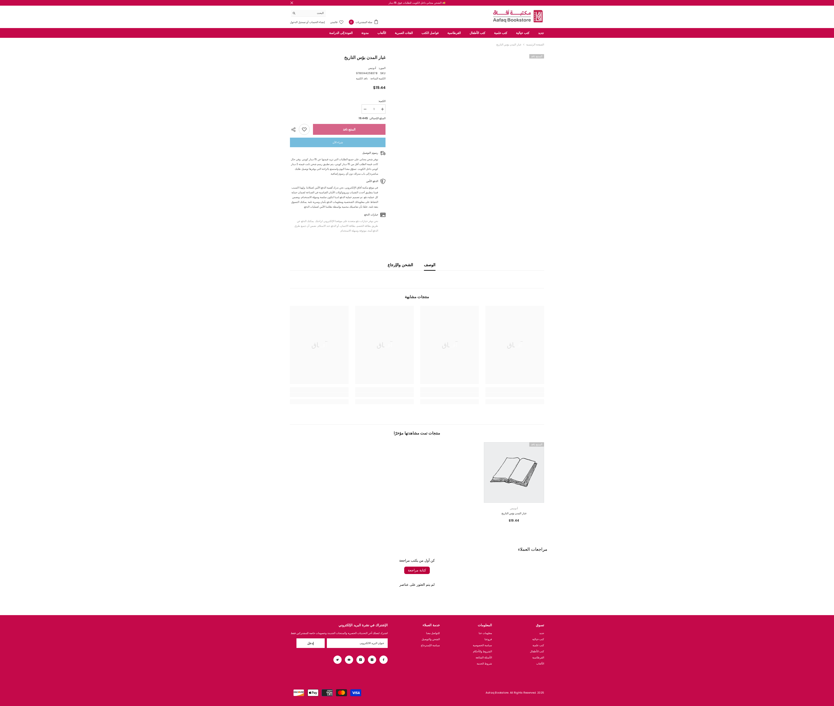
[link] (514, 394)
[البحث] (308, 13)
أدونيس (372, 68)
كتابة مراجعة (417, 570)
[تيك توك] (360, 660)
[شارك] (294, 129)
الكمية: (382, 101)
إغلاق (292, 3)
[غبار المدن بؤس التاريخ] (514, 472)
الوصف (429, 264)
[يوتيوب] (349, 660)
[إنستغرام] (372, 660)
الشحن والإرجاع (400, 264)
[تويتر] (337, 660)
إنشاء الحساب (317, 22)
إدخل (310, 643)
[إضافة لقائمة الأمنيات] (304, 129)
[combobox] (312, 13)
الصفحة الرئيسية (535, 44)
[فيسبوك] (383, 660)
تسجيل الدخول (298, 22)
